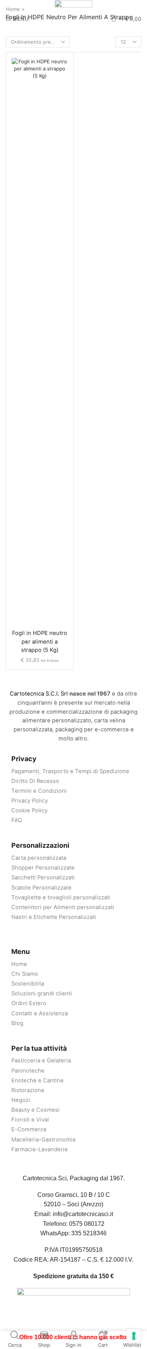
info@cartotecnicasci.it (83, 1214)
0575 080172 (86, 1224)
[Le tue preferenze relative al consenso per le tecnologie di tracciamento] (134, 1336)
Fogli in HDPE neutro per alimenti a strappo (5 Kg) (39, 641)
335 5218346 (89, 1233)
